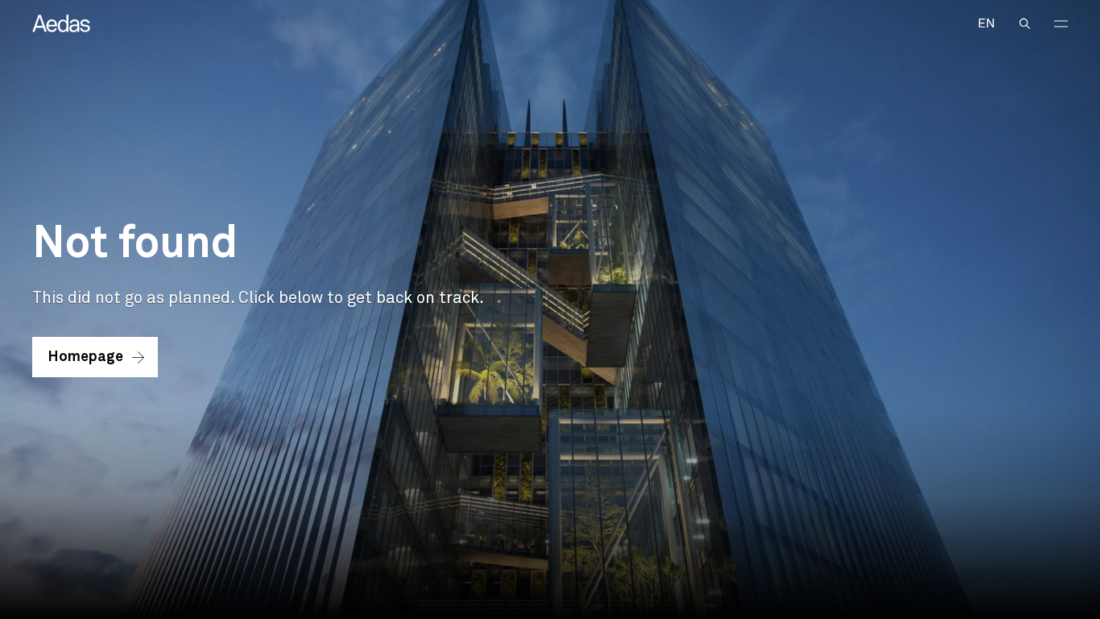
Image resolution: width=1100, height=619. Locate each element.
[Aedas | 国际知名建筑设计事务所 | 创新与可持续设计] (61, 23)
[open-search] (1024, 24)
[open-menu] (1061, 24)
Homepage (85, 357)
